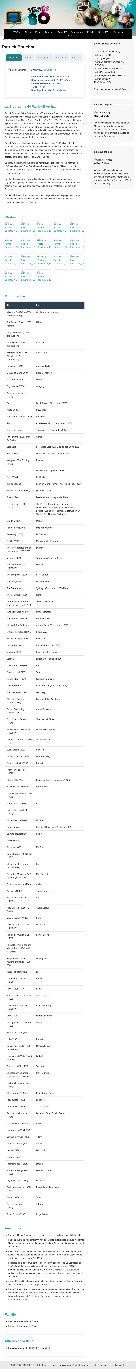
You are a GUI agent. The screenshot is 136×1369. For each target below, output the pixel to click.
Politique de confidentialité (112, 1365)
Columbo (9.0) (104, 82)
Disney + (49, 32)
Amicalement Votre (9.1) (108, 51)
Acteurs (117, 32)
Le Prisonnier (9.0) (106, 72)
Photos (28, 57)
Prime (38, 32)
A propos (68, 36)
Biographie (14, 57)
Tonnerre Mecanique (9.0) (109, 68)
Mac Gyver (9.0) (104, 55)
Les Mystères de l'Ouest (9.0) (111, 75)
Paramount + (77, 32)
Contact (76, 1365)
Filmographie (44, 57)
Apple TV (62, 32)
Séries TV (103, 32)
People (90, 32)
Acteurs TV (17, 39)
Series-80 (6, 39)
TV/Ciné (17, 32)
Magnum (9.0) (103, 79)
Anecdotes (61, 57)
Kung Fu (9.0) (103, 58)
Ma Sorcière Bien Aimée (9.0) (111, 62)
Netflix (28, 32)
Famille (75, 57)
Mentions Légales (89, 1365)
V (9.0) (100, 65)
